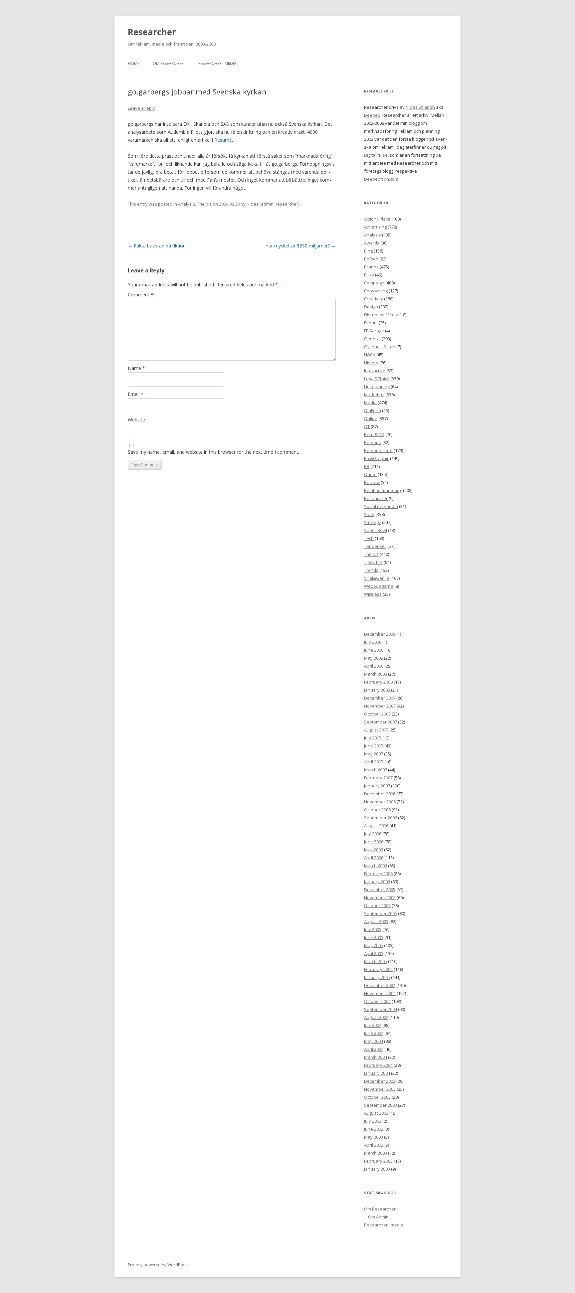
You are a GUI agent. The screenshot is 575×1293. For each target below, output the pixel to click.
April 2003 (373, 1145)
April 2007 (373, 762)
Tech (369, 538)
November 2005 (380, 897)
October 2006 (377, 810)
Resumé (223, 140)
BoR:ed (371, 259)
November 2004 (380, 993)
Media (370, 402)
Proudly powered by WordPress (158, 1265)
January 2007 (377, 786)
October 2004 (377, 1001)
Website (136, 419)
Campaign (374, 283)
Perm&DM (374, 434)
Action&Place (377, 219)
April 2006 (373, 858)
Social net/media (381, 506)
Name (136, 368)
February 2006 (378, 874)
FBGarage (374, 331)
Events (371, 323)
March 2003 (375, 1153)
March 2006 (375, 866)
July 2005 (372, 929)
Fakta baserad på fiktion (157, 245)
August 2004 (376, 1017)
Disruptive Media (381, 315)
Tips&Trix (373, 562)
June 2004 (373, 1033)
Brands (371, 267)
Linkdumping (377, 387)
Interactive (374, 371)
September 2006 (380, 818)
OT (367, 426)
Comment (140, 294)
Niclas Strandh (420, 107)
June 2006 (373, 842)
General (372, 339)
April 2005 (373, 953)
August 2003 (376, 1113)
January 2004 (377, 1073)
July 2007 (372, 738)
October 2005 (377, 905)
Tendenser (375, 546)
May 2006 (373, 850)
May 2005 (373, 945)
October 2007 (377, 714)
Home (133, 63)
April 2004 (373, 1049)
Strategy (372, 522)
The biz (204, 204)
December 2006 (379, 794)
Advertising (375, 227)
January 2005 (377, 977)
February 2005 (378, 969)
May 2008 (373, 658)
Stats (369, 514)
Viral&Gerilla (376, 578)
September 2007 (380, 722)
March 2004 (375, 1057)
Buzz (369, 275)
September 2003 (380, 1105)
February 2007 (378, 778)
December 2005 (379, 889)
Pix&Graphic (376, 458)
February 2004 (378, 1065)
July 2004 (372, 1025)
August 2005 (376, 921)
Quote (370, 474)
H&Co (369, 355)
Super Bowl (375, 530)
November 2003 (380, 1089)
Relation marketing (383, 490)
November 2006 (380, 802)
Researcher (152, 32)
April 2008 (373, 666)
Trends (371, 570)
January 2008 (377, 690)
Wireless (373, 594)
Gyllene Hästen (379, 347)
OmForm (372, 410)
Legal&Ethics (376, 379)
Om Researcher (168, 63)
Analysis (186, 204)
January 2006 (377, 882)
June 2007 (373, 746)
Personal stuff (378, 450)
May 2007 (373, 754)
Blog (368, 251)
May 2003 (373, 1137)
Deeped (372, 115)
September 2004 (380, 1009)
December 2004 (379, 985)
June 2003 (373, 1129)
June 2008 (373, 650)
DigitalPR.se (376, 155)
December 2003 (379, 1081)
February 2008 (378, 682)
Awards (371, 243)
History (371, 363)
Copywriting (376, 291)
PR (366, 466)
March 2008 (375, 674)
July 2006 (372, 834)
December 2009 (379, 634)
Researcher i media (217, 63)
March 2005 (375, 961)
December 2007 (379, 698)
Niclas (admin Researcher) (273, 204)
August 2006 (376, 826)
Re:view (372, 482)
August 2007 (376, 730)
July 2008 (372, 642)
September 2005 (380, 913)
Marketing (374, 395)
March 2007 (375, 770)
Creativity (373, 299)
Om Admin (378, 1217)
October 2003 (377, 1097)
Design (371, 307)
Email (135, 394)
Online (370, 418)
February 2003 (378, 1161)
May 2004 (373, 1041)
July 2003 (372, 1121)
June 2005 (373, 937)
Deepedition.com (381, 179)
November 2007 (380, 706)
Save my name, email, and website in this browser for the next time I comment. (213, 452)
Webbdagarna (378, 586)
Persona (372, 442)
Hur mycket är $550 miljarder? (300, 245)
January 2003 (377, 1169)
